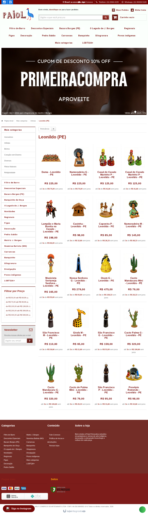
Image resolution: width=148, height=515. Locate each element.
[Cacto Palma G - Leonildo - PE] (134, 329)
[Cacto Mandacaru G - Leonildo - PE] (51, 383)
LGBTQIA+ (30, 464)
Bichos (7, 149)
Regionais (8, 456)
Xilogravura (31, 449)
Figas (6, 460)
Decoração (8, 464)
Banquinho (30, 446)
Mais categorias (21, 121)
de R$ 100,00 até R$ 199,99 (18, 306)
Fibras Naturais (10, 167)
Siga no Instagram (21, 508)
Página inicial (8, 121)
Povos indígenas (33, 456)
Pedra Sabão (9, 467)
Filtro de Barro (9, 435)
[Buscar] (106, 17)
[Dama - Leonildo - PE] (51, 167)
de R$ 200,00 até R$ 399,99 (18, 311)
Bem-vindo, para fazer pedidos (58, 10)
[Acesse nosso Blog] (10, 3)
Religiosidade (9, 173)
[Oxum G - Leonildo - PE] (106, 274)
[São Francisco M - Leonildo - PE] (51, 328)
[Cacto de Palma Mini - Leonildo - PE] (78, 382)
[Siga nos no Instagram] (4, 3)
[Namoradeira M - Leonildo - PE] (134, 219)
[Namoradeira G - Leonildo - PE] (79, 167)
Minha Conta (140, 10)
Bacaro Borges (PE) (11, 442)
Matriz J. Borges (32, 435)
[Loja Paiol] (18, 14)
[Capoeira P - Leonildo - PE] (106, 219)
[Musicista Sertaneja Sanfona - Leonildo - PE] (51, 274)
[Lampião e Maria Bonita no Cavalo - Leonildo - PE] (51, 220)
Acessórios (8, 137)
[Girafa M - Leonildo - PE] (78, 328)
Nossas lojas (54, 446)
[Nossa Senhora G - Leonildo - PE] (78, 273)
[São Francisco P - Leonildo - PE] (106, 382)
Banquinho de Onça (12, 446)
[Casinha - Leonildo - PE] (78, 219)
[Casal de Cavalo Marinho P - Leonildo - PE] (107, 167)
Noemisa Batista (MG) (35, 438)
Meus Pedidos (122, 10)
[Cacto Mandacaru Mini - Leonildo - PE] (134, 273)
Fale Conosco (87, 2)
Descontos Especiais (12, 438)
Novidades (8, 453)
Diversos (7, 161)
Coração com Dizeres (12, 155)
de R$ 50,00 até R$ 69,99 (17, 298)
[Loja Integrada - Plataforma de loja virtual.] (74, 511)
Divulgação (30, 453)
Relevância (44, 129)
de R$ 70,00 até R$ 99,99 (17, 302)
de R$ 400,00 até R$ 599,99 (18, 315)
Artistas (33, 121)
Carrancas (30, 442)
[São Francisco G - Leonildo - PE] (106, 328)
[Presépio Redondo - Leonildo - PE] (134, 382)
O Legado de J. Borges (13, 449)
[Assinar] (30, 341)
